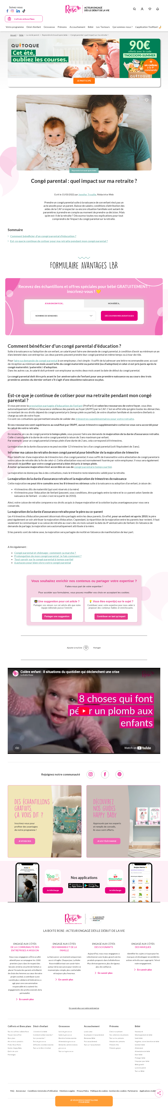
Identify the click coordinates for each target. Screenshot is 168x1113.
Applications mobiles (149, 1091)
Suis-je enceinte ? (39, 1038)
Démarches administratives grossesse (68, 1046)
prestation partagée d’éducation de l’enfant (56, 405)
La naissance (88, 1032)
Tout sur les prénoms (116, 1038)
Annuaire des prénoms (117, 1041)
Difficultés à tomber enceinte (43, 1045)
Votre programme (15, 27)
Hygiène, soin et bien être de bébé (147, 1041)
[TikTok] (23, 11)
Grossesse (64, 1026)
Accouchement (92, 1026)
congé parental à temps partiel (93, 466)
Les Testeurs (103, 27)
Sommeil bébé (140, 1045)
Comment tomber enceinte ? (43, 1035)
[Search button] (134, 9)
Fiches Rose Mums (14, 1045)
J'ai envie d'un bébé (40, 1032)
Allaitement (139, 1048)
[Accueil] (87, 9)
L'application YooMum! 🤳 (148, 27)
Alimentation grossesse (67, 1041)
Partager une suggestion (56, 616)
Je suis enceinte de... (54, 303)
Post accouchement (90, 1041)
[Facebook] (7, 11)
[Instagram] (12, 11)
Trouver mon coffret (14, 1035)
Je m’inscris (25, 841)
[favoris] (146, 100)
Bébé (21, 35)
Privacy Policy (83, 1091)
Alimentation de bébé (142, 1051)
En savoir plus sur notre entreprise (84, 1008)
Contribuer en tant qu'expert (111, 616)
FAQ (12, 1091)
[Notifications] (157, 9)
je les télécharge (106, 841)
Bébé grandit (139, 1064)
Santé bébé (139, 1038)
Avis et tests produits (15, 1041)
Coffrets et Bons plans (19, 1026)
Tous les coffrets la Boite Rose (18, 1032)
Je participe (84, 80)
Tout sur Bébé (139, 1071)
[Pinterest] (119, 774)
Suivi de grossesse (65, 1032)
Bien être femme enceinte (67, 1038)
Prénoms (114, 1026)
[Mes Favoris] (150, 9)
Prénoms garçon (115, 1048)
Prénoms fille (114, 1045)
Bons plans (11, 1038)
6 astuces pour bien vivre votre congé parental (42, 562)
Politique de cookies (99, 1091)
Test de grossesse (39, 1041)
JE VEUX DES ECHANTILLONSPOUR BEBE (84, 1101)
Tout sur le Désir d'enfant (42, 1048)
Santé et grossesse (65, 1035)
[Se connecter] (142, 9)
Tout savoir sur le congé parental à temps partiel (43, 559)
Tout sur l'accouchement (92, 1045)
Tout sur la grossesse (66, 1051)
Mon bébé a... (114, 303)
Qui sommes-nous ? (122, 27)
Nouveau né (139, 1032)
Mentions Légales (67, 1091)
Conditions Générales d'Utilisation (43, 1091)
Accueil (13, 35)
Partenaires (133, 1091)
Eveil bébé (138, 1055)
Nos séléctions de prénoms (119, 1035)
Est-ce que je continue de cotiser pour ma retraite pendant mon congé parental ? (59, 241)
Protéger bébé (140, 1058)
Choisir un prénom (115, 1032)
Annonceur (21, 1091)
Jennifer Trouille (87, 194)
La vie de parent (140, 1068)
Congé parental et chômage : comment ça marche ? (45, 552)
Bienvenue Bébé (89, 1038)
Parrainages (12, 1055)
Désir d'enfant (40, 1026)
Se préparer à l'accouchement (94, 1035)
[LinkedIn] (18, 11)
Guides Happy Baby (15, 1048)
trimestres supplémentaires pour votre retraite (105, 418)
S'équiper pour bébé (142, 1061)
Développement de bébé (143, 1035)
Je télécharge (53, 890)
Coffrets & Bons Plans (24, 19)
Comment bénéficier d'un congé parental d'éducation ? (43, 236)
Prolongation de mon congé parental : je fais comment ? (48, 556)
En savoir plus (26, 999)
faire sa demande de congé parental (35, 360)
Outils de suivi (13, 1051)
